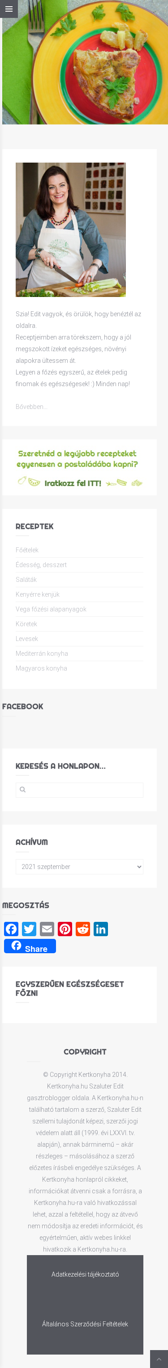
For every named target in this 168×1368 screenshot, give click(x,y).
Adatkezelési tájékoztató (85, 1274)
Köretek (26, 624)
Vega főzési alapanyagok (51, 609)
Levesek (27, 638)
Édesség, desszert (41, 564)
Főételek (27, 550)
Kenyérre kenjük (38, 594)
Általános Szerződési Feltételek (85, 1324)
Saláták (26, 579)
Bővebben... (31, 406)
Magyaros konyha (41, 668)
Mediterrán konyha (42, 653)
